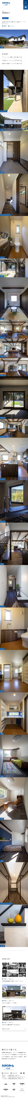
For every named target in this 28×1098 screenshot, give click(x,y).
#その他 (2, 946)
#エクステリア (4, 111)
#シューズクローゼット (5, 214)
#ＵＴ (2, 691)
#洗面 (2, 733)
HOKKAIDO (6, 1073)
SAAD (22, 1089)
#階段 (2, 564)
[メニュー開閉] (25, 2)
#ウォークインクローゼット (6, 903)
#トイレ (2, 257)
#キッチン (3, 479)
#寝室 (2, 861)
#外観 (2, 47)
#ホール (2, 606)
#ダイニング (3, 436)
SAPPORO (14, 1073)
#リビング (3, 337)
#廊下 (2, 276)
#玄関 (2, 172)
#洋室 (2, 318)
